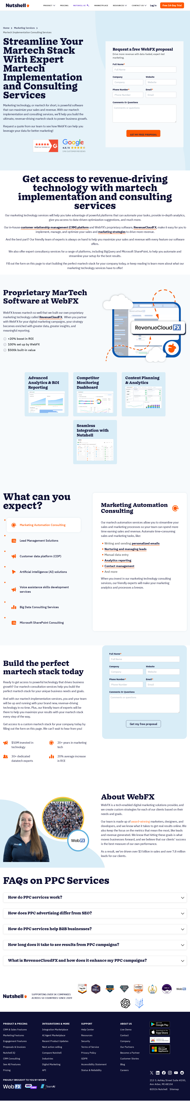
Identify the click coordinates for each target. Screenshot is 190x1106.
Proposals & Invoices (14, 1046)
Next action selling (52, 1046)
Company (117, 77)
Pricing (6, 1070)
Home (6, 27)
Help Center (87, 1029)
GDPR (84, 1058)
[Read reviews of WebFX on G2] (45, 145)
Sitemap (174, 1089)
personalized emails (146, 543)
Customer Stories (129, 1058)
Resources (86, 1035)
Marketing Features (13, 1035)
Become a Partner (130, 1052)
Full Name (119, 64)
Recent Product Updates (55, 1041)
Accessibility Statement (94, 1064)
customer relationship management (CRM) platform (55, 227)
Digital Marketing (51, 1064)
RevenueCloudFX (145, 227)
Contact (124, 1035)
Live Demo (126, 1029)
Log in (153, 5)
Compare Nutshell (51, 1052)
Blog (122, 1064)
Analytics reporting (117, 560)
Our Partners (127, 1046)
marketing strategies (112, 232)
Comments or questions (125, 102)
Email (149, 89)
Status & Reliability (91, 1070)
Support (86, 1023)
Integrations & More (56, 1023)
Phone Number (121, 89)
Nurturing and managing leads (125, 549)
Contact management (119, 566)
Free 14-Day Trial (172, 5)
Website (150, 77)
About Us (126, 1023)
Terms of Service (90, 1046)
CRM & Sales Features (15, 1029)
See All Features (12, 1064)
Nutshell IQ (9, 1052)
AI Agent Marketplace (53, 1035)
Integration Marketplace (55, 1029)
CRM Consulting (11, 1058)
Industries (47, 1058)
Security (85, 1041)
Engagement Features (15, 1041)
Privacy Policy (88, 1052)
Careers (124, 1070)
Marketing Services (24, 27)
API (44, 1070)
